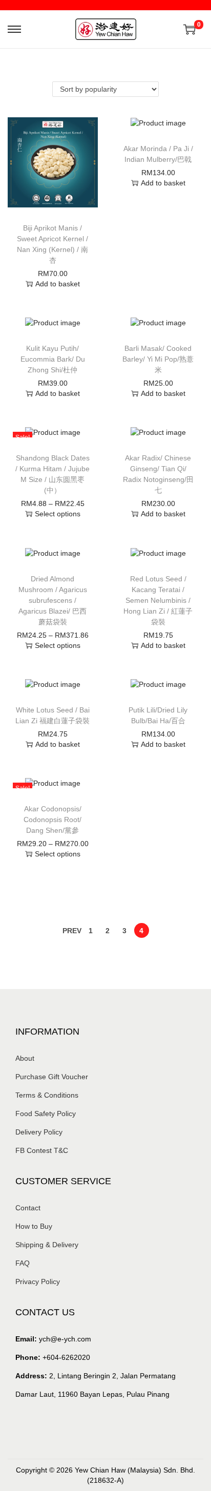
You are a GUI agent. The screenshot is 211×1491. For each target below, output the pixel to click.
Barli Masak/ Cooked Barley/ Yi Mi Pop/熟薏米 (158, 359)
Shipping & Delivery (46, 1245)
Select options (57, 514)
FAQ (22, 1263)
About (24, 1058)
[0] (189, 29)
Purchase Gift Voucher (51, 1077)
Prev (71, 931)
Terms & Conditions (46, 1095)
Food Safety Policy (45, 1113)
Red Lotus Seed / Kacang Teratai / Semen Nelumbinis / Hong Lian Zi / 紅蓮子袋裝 (158, 600)
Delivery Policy (38, 1132)
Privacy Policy (37, 1281)
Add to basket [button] (57, 284)
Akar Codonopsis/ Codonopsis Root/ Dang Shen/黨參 (52, 819)
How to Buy (33, 1226)
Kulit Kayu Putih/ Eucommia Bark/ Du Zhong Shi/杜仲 (52, 359)
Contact (27, 1208)
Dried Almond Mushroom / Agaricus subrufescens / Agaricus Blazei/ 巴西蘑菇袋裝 (52, 600)
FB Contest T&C (41, 1150)
